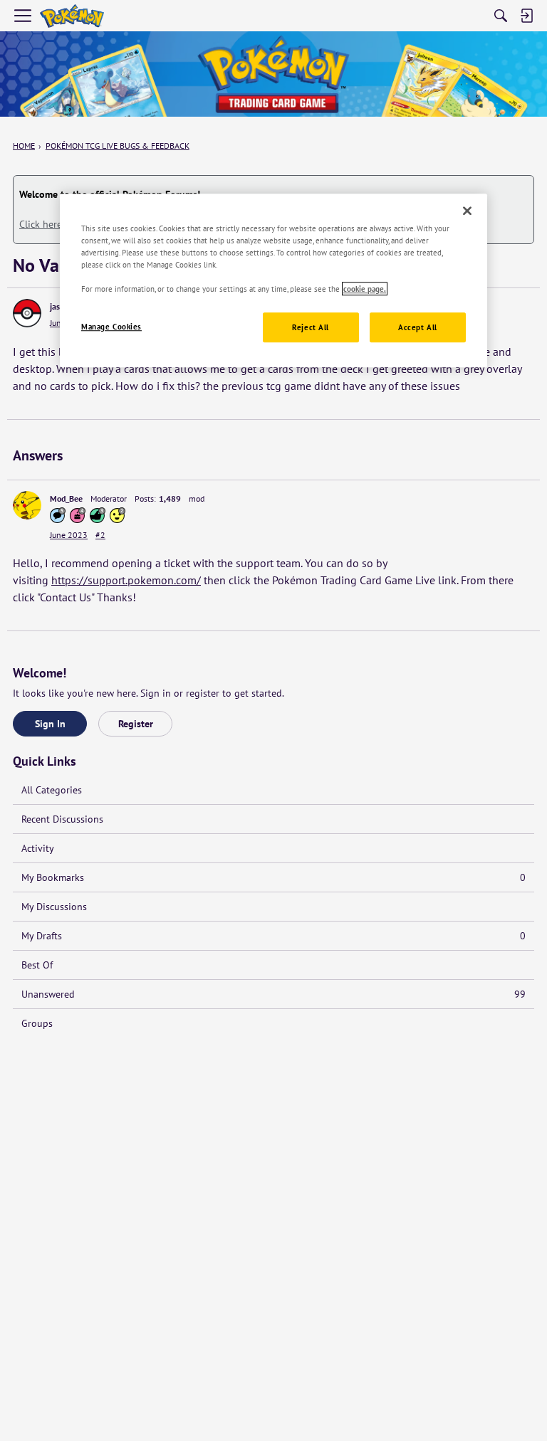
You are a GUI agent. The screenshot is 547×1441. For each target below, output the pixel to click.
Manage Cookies (111, 326)
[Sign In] (526, 15)
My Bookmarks (273, 877)
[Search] (501, 15)
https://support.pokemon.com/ (126, 580)
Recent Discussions (62, 819)
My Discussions (54, 906)
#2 (100, 534)
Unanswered (273, 994)
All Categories (51, 789)
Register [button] (135, 723)
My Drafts (273, 935)
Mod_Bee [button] (66, 498)
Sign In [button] (50, 723)
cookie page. (364, 288)
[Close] (467, 210)
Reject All (310, 327)
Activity (37, 848)
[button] (27, 313)
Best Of (37, 965)
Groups (37, 1023)
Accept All (417, 327)
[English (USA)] (72, 16)
